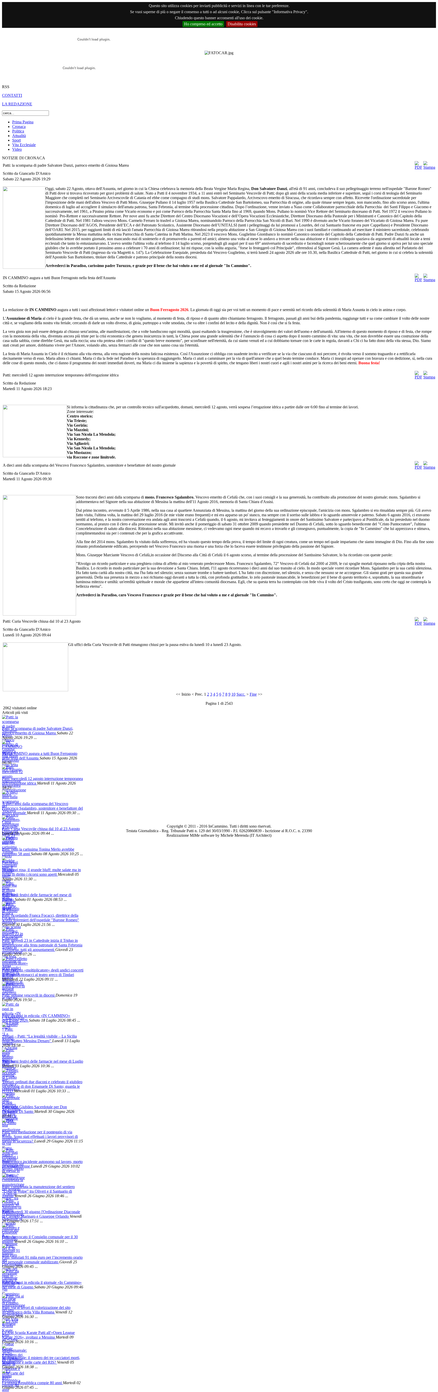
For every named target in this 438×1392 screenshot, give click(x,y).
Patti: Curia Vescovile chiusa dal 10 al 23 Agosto (41, 829)
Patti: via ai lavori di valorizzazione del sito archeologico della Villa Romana (36, 1309)
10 (233, 694)
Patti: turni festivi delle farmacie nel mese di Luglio (42, 1061)
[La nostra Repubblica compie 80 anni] (10, 1375)
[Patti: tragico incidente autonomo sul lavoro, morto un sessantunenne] (10, 1153)
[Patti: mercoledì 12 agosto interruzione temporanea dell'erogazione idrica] (10, 770)
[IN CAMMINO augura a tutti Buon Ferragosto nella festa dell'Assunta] (10, 745)
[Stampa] (429, 167)
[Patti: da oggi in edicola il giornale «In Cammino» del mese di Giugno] (10, 1274)
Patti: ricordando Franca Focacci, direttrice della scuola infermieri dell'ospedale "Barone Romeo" (40, 917)
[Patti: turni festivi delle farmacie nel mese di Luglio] (10, 1053)
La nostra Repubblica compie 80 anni (32, 1383)
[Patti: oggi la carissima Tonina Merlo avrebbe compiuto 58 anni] (10, 841)
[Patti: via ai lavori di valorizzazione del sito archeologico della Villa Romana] (10, 1299)
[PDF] (418, 167)
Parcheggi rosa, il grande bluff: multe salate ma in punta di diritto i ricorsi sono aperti (41, 872)
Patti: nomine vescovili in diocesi (29, 995)
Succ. (240, 694)
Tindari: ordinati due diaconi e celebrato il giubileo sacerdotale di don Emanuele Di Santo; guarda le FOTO (42, 1086)
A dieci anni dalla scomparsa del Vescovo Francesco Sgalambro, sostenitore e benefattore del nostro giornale (42, 808)
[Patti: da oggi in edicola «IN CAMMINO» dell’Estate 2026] (10, 1008)
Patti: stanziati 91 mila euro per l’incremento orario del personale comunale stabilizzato (42, 1259)
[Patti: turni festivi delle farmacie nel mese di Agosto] (10, 887)
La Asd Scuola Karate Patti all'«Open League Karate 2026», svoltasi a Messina (38, 1334)
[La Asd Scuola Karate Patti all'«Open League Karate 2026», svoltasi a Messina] (10, 1324)
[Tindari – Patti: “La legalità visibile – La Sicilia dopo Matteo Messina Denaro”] (10, 1028)
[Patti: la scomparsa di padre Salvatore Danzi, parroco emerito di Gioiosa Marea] (10, 720)
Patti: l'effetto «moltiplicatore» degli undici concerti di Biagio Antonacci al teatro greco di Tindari (42, 972)
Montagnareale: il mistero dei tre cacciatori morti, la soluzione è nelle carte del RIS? (41, 1360)
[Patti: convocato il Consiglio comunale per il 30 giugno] (10, 1229)
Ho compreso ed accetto (203, 24)
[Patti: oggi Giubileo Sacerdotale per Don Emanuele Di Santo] (10, 1099)
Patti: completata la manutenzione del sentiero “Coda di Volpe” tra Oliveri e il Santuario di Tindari (38, 1191)
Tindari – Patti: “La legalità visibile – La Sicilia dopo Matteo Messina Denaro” (39, 1038)
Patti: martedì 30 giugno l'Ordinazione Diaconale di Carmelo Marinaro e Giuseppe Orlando (41, 1214)
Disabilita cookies (242, 24)
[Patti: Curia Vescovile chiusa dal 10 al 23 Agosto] (10, 821)
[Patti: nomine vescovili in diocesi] (10, 987)
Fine (253, 694)
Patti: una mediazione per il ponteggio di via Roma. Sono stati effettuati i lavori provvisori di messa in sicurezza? (40, 1136)
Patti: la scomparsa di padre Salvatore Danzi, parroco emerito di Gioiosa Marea (37, 730)
